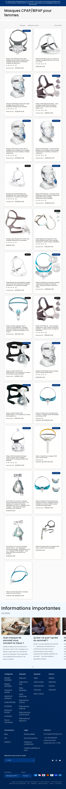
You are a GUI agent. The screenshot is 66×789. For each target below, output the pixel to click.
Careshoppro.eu (20, 782)
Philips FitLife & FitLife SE (24, 701)
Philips (36, 678)
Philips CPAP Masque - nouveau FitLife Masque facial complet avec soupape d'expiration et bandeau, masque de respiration (47, 151)
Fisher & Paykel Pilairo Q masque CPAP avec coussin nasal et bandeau (47, 547)
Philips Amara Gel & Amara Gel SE (24, 713)
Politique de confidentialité (29, 743)
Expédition (34, 783)
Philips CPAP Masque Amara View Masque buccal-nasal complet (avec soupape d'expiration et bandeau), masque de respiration (17, 61)
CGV (28, 783)
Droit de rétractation (30, 738)
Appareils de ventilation (8, 697)
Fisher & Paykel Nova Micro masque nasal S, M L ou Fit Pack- (17, 592)
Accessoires (8, 716)
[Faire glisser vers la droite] (37, 667)
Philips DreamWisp (22, 689)
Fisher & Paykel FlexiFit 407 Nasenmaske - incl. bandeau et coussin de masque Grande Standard (18, 372)
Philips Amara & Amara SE (24, 707)
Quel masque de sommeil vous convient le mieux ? (13, 640)
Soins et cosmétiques (8, 721)
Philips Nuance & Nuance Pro (24, 719)
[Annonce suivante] (63, 3)
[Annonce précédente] (3, 3)
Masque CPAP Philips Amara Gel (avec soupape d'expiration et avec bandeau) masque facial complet (18, 105)
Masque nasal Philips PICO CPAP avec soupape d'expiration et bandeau (17, 239)
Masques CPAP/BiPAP (8, 685)
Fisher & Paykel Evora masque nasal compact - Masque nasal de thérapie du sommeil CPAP (47, 414)
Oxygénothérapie (10, 702)
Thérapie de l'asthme (8, 691)
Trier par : (23, 25)
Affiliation (7, 742)
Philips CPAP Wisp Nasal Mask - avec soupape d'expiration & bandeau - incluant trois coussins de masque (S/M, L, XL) (47, 106)
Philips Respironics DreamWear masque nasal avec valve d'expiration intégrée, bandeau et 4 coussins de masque (18, 284)
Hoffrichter (37, 690)
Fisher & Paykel (38, 682)
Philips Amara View (23, 683)
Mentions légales (29, 734)
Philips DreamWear (23, 695)
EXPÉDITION (52, 682)
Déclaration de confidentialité (17, 783)
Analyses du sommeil (8, 711)
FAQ (5, 738)
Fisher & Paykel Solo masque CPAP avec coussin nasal (46, 456)
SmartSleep (8, 706)
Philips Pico (22, 678)
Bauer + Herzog (39, 693)
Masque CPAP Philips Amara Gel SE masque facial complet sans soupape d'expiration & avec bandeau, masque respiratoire (17, 151)
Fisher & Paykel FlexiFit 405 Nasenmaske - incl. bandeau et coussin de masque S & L (18, 414)
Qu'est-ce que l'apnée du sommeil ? (45, 639)
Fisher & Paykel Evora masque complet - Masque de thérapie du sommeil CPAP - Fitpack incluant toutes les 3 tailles (48, 285)
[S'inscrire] (33, 760)
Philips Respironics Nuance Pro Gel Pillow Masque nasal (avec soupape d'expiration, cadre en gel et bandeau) (47, 240)
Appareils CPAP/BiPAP (8, 679)
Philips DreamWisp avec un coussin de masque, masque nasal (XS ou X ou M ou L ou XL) (47, 60)
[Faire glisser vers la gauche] (29, 667)
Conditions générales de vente (32, 749)
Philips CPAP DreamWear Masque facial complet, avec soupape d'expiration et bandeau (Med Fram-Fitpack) (17, 458)
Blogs (6, 734)
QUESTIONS (52, 690)
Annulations (58, 783)
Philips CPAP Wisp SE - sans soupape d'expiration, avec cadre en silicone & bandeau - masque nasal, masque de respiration (47, 328)
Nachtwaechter (39, 686)
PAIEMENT (52, 678)
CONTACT (52, 686)
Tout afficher (5, 613)
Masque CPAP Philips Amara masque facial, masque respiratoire (47, 371)
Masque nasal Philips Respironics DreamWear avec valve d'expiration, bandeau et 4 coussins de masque (17, 195)
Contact (51, 783)
